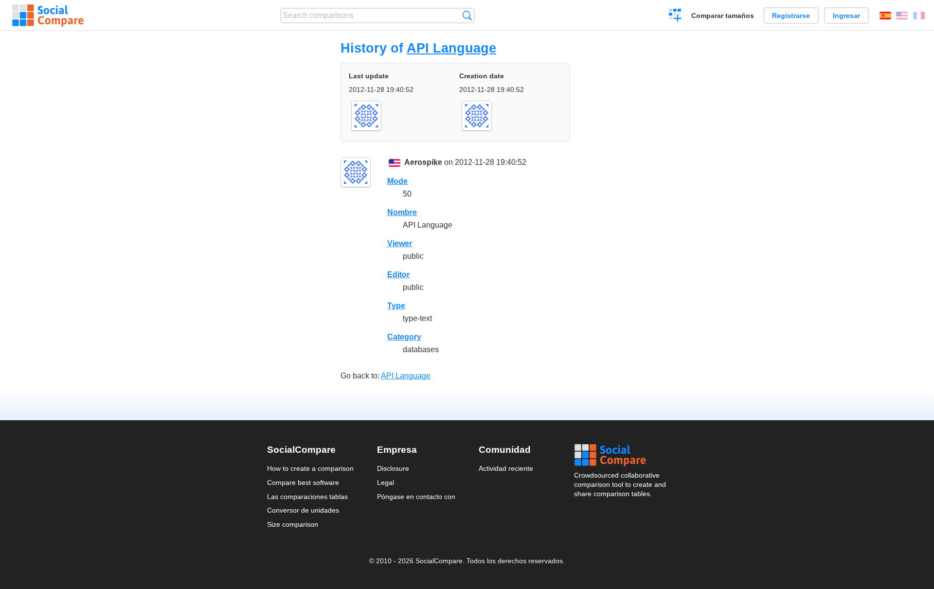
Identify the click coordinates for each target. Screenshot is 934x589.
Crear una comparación (675, 16)
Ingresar (846, 15)
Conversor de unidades (303, 510)
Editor (398, 274)
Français (919, 15)
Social (620, 455)
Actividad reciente (506, 468)
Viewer (399, 243)
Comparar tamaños (722, 15)
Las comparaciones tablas (307, 496)
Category (404, 337)
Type (396, 306)
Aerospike (423, 162)
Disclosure (393, 468)
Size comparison (292, 524)
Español (885, 15)
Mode (397, 181)
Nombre (402, 212)
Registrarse (791, 15)
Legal (385, 482)
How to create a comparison (310, 468)
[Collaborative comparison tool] (48, 15)
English (902, 15)
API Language (451, 47)
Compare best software (303, 482)
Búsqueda (467, 15)
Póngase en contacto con (416, 496)
